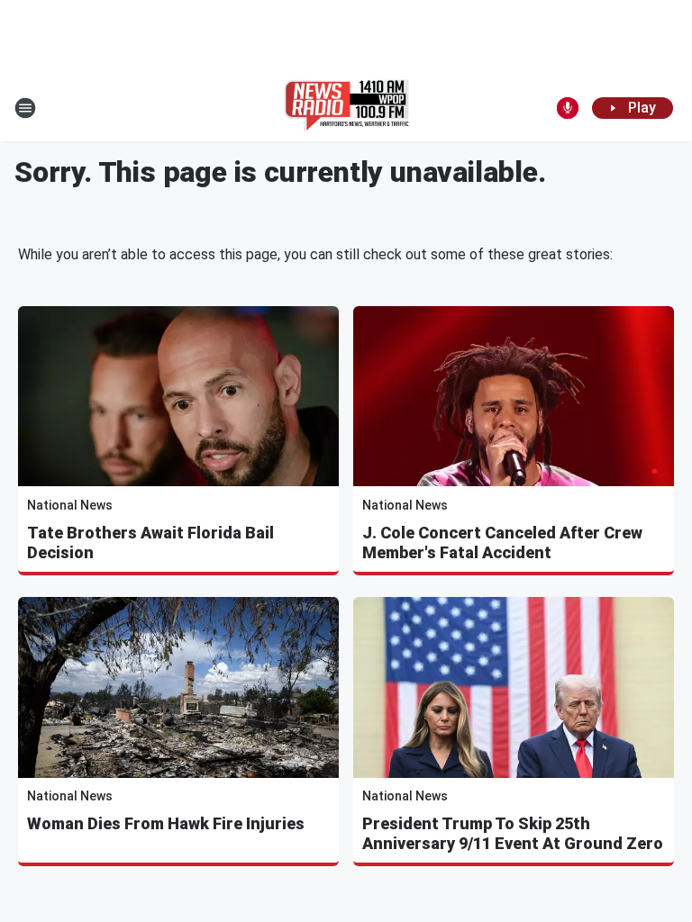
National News (70, 505)
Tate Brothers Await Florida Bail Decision (150, 542)
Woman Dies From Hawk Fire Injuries (166, 823)
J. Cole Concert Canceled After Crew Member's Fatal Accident (502, 542)
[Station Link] (346, 108)
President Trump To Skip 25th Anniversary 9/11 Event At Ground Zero (512, 833)
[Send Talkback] (567, 108)
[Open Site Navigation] (25, 108)
